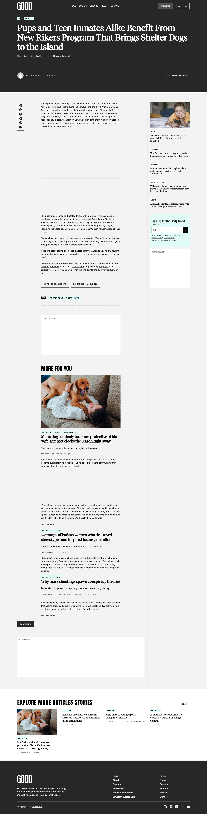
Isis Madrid (34, 75)
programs (103, 266)
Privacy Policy (169, 238)
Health (104, 6)
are (69, 269)
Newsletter (118, 788)
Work (153, 132)
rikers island (73, 298)
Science (94, 6)
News (73, 6)
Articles (29, 18)
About (115, 780)
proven (74, 269)
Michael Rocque (74, 594)
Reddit (109, 505)
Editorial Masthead (122, 792)
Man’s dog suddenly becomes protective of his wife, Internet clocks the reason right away (79, 438)
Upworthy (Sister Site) (124, 796)
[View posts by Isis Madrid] (20, 75)
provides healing (70, 110)
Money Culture (158, 182)
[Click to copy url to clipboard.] (20, 127)
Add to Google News (177, 75)
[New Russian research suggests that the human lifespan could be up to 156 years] (170, 151)
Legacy (57, 432)
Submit (186, 231)
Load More (25, 624)
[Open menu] (186, 6)
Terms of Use (157, 238)
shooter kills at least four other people (81, 609)
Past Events (70, 432)
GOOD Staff (57, 454)
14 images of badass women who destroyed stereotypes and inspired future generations (77, 537)
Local (153, 200)
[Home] (18, 18)
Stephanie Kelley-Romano (53, 594)
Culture (115, 6)
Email (155, 225)
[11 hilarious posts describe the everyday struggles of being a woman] (170, 717)
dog (79, 466)
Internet (155, 164)
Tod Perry (45, 454)
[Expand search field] (179, 6)
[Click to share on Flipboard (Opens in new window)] (20, 118)
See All (184, 704)
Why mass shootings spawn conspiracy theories (80, 581)
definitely (110, 263)
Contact (116, 784)
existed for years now (51, 269)
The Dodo (109, 219)
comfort (91, 269)
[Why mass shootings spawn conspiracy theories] (125, 716)
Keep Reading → (48, 524)
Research (155, 149)
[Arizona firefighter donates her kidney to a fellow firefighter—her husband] (170, 202)
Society (83, 6)
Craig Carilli (47, 552)
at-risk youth (78, 266)
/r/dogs (71, 508)
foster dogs (56, 298)
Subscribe (165, 6)
